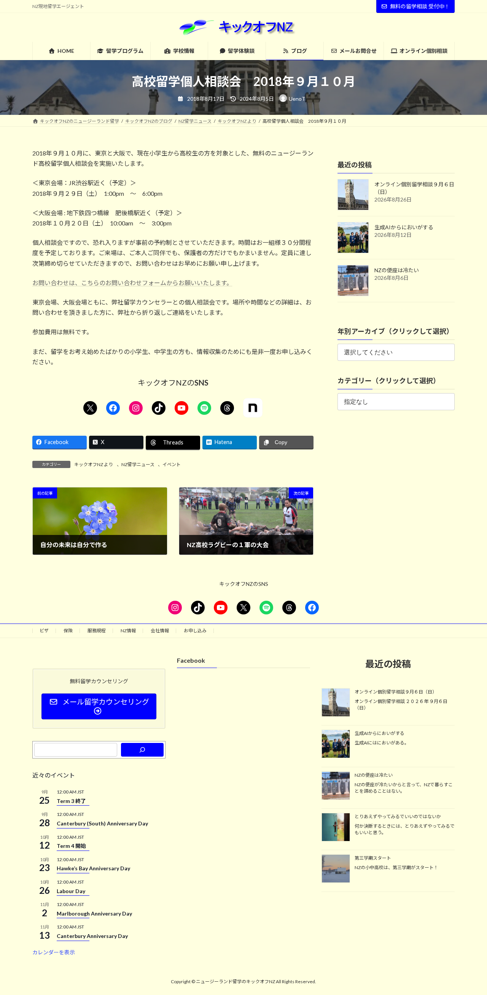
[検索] (142, 750)
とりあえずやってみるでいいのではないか (398, 816)
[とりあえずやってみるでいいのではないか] (335, 828)
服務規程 (97, 630)
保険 (68, 630)
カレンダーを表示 (53, 952)
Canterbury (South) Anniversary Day (102, 823)
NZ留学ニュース (137, 464)
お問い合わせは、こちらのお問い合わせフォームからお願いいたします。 (132, 282)
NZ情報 (128, 630)
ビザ (44, 630)
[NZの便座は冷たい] (335, 786)
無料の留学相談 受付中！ (420, 6)
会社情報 (160, 630)
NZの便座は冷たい (396, 270)
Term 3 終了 (71, 800)
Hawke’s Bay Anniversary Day (93, 868)
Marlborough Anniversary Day (94, 913)
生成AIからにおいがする (403, 227)
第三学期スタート (373, 858)
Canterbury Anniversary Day (92, 936)
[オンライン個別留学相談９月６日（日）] (335, 703)
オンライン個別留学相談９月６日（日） (396, 692)
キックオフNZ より (93, 464)
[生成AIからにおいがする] (335, 744)
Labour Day (71, 890)
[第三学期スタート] (335, 869)
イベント (171, 464)
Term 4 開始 (71, 846)
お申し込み (195, 630)
